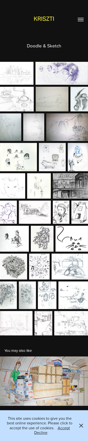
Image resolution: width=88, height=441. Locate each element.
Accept (64, 427)
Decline (40, 432)
